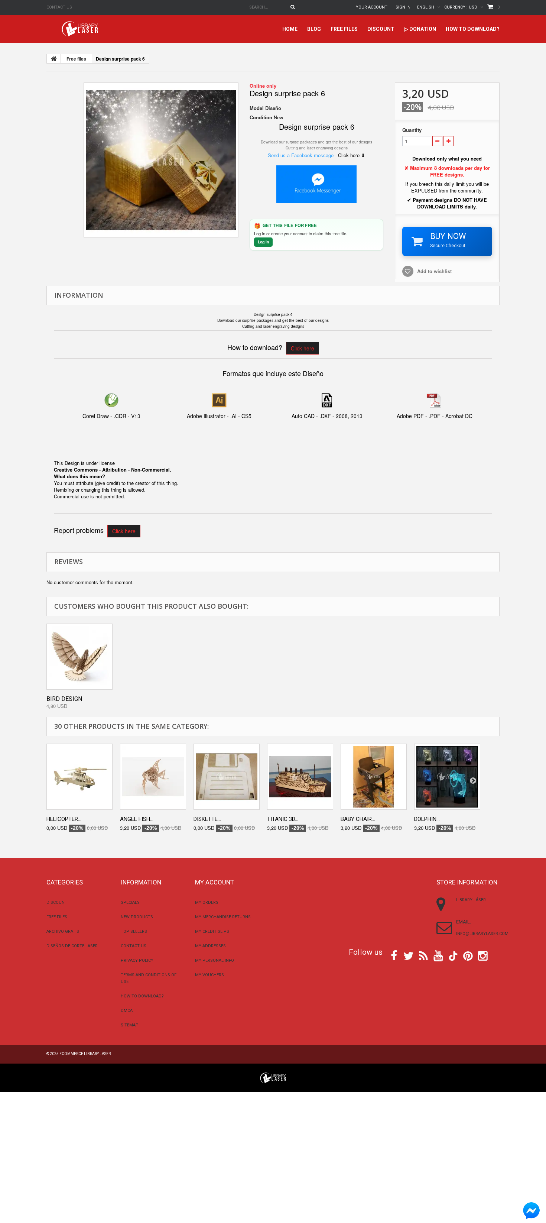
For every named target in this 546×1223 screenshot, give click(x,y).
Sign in (403, 7)
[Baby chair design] (374, 777)
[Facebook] (394, 955)
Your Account (371, 7)
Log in (263, 242)
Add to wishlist (434, 271)
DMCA (127, 1010)
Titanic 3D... (282, 819)
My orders (206, 902)
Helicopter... (63, 819)
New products (137, 917)
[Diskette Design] (227, 777)
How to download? (473, 29)
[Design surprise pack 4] (161, 160)
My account (214, 882)
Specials (130, 902)
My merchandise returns (223, 917)
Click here (302, 348)
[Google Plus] (453, 956)
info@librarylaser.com (482, 933)
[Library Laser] (80, 28)
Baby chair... (358, 819)
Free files (344, 29)
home (290, 29)
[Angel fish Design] (153, 777)
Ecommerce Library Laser (85, 1054)
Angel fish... (136, 819)
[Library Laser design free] (273, 1077)
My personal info (214, 960)
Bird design (64, 698)
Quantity (412, 130)
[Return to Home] (54, 58)
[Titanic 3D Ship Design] (300, 777)
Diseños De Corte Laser (72, 946)
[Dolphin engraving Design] (447, 777)
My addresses (210, 946)
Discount (380, 29)
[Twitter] (408, 955)
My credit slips (212, 931)
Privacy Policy (137, 960)
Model (257, 108)
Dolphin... (427, 819)
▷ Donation (420, 29)
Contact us (59, 7)
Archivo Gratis (62, 931)
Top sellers (134, 931)
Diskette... (207, 819)
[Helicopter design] (79, 777)
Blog (314, 29)
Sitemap (130, 1025)
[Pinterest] (468, 955)
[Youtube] (438, 955)
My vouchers (209, 975)
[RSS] (423, 955)
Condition (261, 117)
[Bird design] (79, 657)
